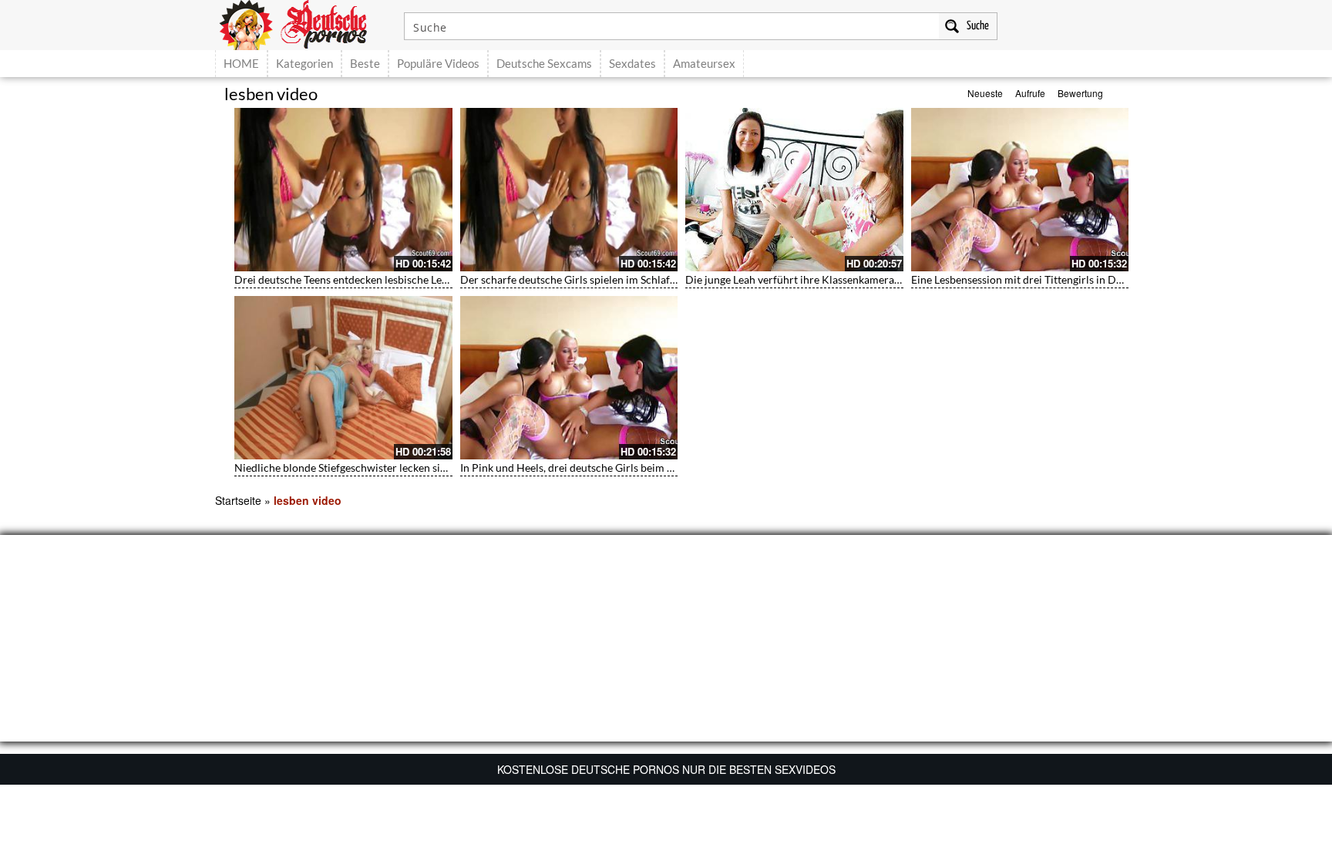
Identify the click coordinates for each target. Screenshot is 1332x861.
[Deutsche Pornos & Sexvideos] (304, 23)
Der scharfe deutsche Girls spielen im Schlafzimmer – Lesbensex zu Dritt (632, 279)
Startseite (238, 500)
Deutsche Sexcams (544, 63)
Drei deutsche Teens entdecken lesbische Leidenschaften (368, 279)
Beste (365, 63)
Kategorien (304, 63)
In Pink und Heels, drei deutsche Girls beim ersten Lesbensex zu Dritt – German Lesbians (670, 467)
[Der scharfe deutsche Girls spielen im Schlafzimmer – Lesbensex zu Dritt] (569, 189)
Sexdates (632, 63)
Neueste (985, 92)
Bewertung (1080, 92)
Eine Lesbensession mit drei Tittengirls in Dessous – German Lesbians (1075, 279)
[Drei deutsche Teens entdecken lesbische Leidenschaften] (343, 189)
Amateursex (704, 63)
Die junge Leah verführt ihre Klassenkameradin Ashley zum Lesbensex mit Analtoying (888, 279)
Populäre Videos (438, 63)
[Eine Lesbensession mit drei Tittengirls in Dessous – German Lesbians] (1020, 189)
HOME (241, 63)
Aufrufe (1030, 92)
